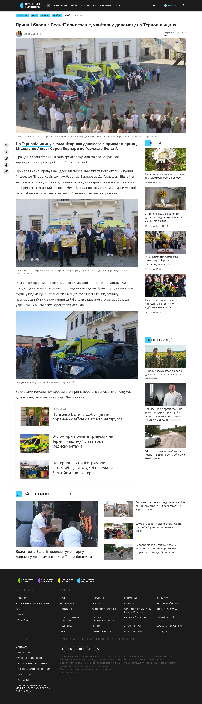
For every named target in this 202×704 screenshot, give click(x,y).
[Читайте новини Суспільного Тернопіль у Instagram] (71, 649)
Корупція (98, 598)
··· (153, 5)
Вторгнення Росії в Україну (33, 603)
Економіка (67, 603)
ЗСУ (18, 609)
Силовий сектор (135, 617)
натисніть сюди (103, 669)
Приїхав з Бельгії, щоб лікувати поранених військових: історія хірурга (87, 416)
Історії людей (166, 617)
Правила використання (31, 663)
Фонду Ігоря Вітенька (83, 294)
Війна (74, 5)
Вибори (129, 603)
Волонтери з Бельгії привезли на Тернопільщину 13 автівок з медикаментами (82, 441)
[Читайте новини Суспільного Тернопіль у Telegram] (98, 649)
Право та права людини (70, 619)
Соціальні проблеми (170, 625)
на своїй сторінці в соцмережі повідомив (58, 157)
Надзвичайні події (169, 603)
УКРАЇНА (56, 15)
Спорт (118, 5)
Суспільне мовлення (29, 657)
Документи (23, 674)
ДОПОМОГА (22, 15)
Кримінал (130, 598)
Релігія (96, 625)
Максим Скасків (32, 33)
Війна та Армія (101, 631)
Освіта (96, 603)
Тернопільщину (36, 143)
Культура (105, 5)
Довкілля (66, 609)
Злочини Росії (133, 625)
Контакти (22, 647)
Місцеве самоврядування (103, 619)
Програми (22, 679)
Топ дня (78, 15)
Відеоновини (133, 631)
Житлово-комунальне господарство (139, 611)
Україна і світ (88, 5)
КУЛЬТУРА (22, 619)
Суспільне (102, 666)
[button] (6, 145)
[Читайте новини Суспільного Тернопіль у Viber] (89, 649)
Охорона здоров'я (104, 609)
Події (67, 15)
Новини (21, 598)
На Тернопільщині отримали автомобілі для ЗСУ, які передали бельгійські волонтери (82, 467)
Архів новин (24, 652)
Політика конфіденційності (34, 668)
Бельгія (45, 15)
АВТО (34, 15)
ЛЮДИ (20, 614)
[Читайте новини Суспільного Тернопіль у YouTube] (80, 649)
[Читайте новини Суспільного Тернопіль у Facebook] (63, 649)
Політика (66, 625)
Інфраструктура (167, 609)
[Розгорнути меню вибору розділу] (48, 5)
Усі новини (60, 5)
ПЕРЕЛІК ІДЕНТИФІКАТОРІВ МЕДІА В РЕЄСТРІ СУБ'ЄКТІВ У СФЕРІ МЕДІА (33, 688)
